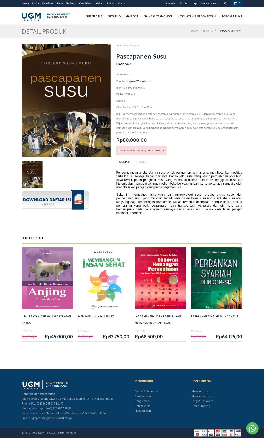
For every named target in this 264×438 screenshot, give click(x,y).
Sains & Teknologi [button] (158, 16)
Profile (35, 3)
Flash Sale (209, 31)
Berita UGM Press (66, 3)
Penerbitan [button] (48, 3)
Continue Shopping (130, 45)
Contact (122, 3)
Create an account (209, 3)
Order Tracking (201, 405)
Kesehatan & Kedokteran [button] (197, 16)
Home (25, 3)
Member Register (202, 396)
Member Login (200, 391)
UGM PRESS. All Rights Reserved (57, 432)
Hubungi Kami (143, 410)
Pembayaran (143, 405)
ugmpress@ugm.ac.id (44, 418)
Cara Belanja (86, 3)
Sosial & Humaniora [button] (123, 16)
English (184, 3)
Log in (195, 3)
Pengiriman (142, 401)
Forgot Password (202, 401)
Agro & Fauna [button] (231, 16)
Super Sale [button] (94, 16)
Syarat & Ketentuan (147, 391)
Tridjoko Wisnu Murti (138, 81)
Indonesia (170, 3)
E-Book (111, 3)
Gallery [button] (100, 3)
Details (141, 161)
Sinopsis (124, 161)
